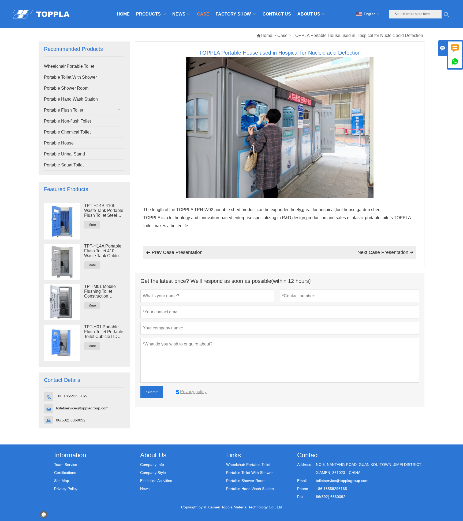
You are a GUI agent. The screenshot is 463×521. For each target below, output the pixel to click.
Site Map (61, 480)
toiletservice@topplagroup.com (82, 408)
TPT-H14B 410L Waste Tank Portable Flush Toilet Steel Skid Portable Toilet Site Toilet (103, 210)
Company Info (152, 464)
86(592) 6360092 (70, 420)
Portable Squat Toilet (64, 165)
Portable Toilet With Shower (70, 77)
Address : (305, 464)
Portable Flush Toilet (63, 110)
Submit (152, 392)
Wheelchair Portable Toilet (69, 66)
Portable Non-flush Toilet (67, 121)
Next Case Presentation (385, 252)
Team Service (65, 464)
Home (264, 35)
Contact (308, 455)
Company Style (153, 472)
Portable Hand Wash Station (71, 99)
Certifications (65, 472)
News (145, 488)
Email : (303, 480)
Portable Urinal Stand (64, 154)
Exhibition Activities (156, 480)
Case (282, 35)
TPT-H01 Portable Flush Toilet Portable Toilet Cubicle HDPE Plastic (104, 332)
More (92, 225)
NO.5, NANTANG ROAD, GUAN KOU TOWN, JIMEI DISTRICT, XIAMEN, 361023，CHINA (369, 468)
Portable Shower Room (66, 88)
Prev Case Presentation (174, 252)
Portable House (59, 143)
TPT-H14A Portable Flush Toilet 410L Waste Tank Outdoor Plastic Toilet (103, 251)
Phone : (303, 488)
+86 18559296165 (71, 396)
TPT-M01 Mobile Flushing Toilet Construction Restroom (100, 291)
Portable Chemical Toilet (67, 132)
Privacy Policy (65, 488)
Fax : (301, 497)
